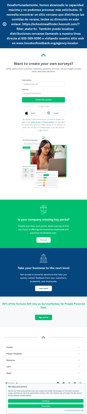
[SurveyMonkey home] (43, 55)
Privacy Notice (13, 395)
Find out (43, 240)
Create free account (44, 100)
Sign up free (43, 317)
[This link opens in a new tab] (58, 383)
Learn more (43, 288)
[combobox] (12, 383)
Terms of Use (35, 122)
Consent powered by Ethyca (72, 410)
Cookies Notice (25, 395)
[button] (43, 347)
